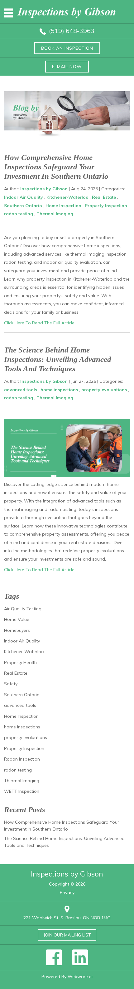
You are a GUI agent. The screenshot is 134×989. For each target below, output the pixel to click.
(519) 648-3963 (71, 31)
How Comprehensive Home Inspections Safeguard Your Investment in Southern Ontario (56, 166)
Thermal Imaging (54, 214)
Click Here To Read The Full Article (39, 323)
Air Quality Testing (22, 609)
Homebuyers (17, 630)
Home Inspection (63, 205)
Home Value (16, 619)
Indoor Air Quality (23, 197)
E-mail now (67, 66)
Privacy (67, 892)
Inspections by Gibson (67, 873)
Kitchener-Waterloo (67, 197)
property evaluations (104, 389)
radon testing (18, 214)
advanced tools (20, 389)
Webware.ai (80, 976)
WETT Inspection (21, 791)
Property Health (20, 662)
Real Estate (104, 197)
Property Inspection (106, 205)
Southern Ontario (23, 205)
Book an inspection (67, 48)
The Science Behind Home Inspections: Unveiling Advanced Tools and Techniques (57, 359)
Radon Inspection (22, 759)
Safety (10, 684)
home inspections (59, 389)
